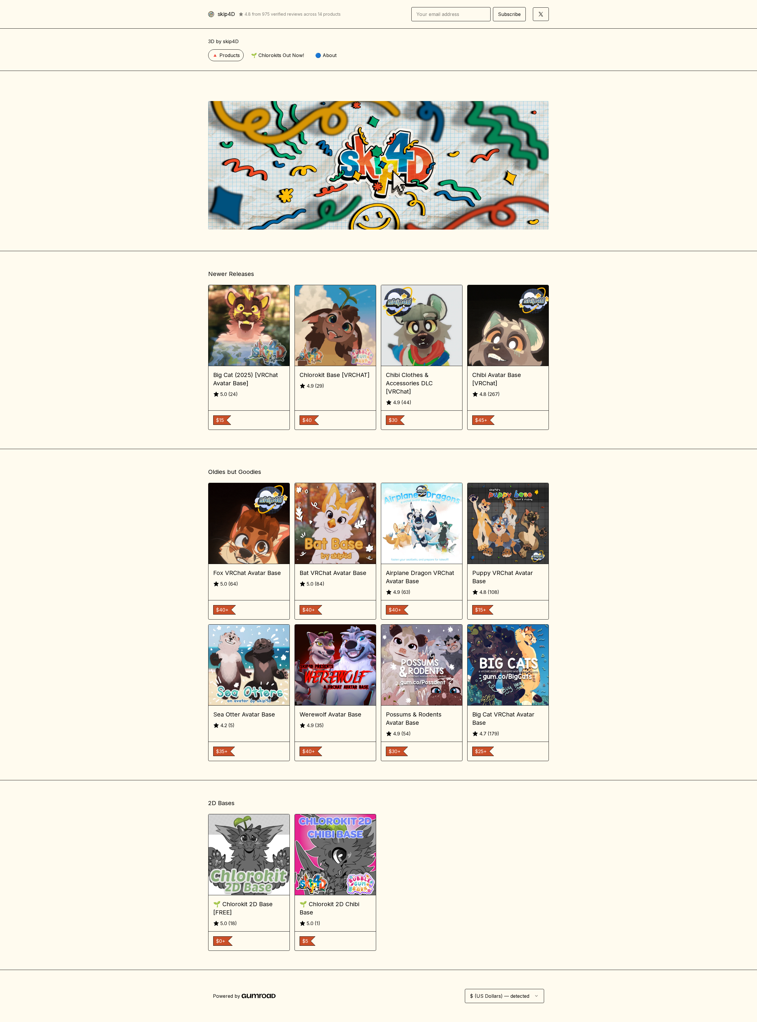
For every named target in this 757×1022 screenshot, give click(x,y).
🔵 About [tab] (326, 55)
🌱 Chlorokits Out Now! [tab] (277, 55)
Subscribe (509, 14)
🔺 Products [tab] (226, 55)
